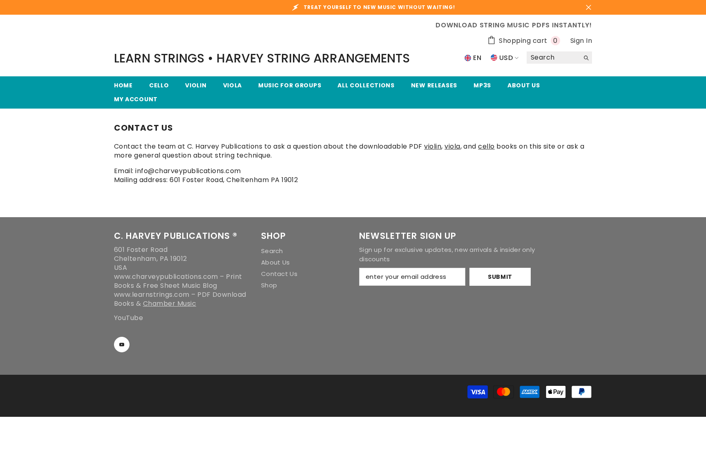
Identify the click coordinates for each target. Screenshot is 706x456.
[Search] (559, 57)
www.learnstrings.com (152, 294)
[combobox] (553, 57)
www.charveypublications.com (166, 276)
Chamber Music (169, 303)
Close (588, 7)
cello (486, 146)
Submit (500, 277)
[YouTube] (122, 344)
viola (452, 146)
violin (432, 146)
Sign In (581, 40)
